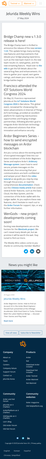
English (7, 451)
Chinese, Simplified (12, 455)
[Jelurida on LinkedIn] (28, 437)
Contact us (7, 375)
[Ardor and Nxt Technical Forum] (17, 437)
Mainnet (28, 3)
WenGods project (26, 229)
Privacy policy (36, 443)
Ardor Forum (13, 205)
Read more (8, 321)
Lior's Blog (7, 422)
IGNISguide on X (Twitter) (9, 417)
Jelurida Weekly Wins (14, 298)
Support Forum (9, 372)
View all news (11, 333)
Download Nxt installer (32, 371)
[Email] (38, 251)
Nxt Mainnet (31, 383)
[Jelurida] (23, 343)
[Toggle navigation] (40, 3)
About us (6, 357)
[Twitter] (26, 251)
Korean (17, 451)
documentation (26, 184)
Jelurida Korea (9, 379)
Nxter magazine (32, 402)
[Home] (4, 3)
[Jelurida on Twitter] (23, 437)
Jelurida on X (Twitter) (8, 406)
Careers (6, 364)
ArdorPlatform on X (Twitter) (11, 411)
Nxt (27, 361)
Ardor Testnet (31, 376)
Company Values (10, 368)
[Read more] (23, 280)
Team (5, 361)
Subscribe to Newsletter (31, 333)
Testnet (13, 3)
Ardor (28, 357)
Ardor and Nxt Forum (9, 400)
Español (27, 451)
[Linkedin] (32, 251)
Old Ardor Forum (10, 425)
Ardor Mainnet (32, 379)
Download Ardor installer (32, 365)
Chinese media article (21, 187)
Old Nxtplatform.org (34, 406)
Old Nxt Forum (9, 429)
